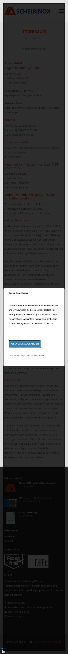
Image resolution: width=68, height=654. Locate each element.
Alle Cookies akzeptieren (25, 344)
